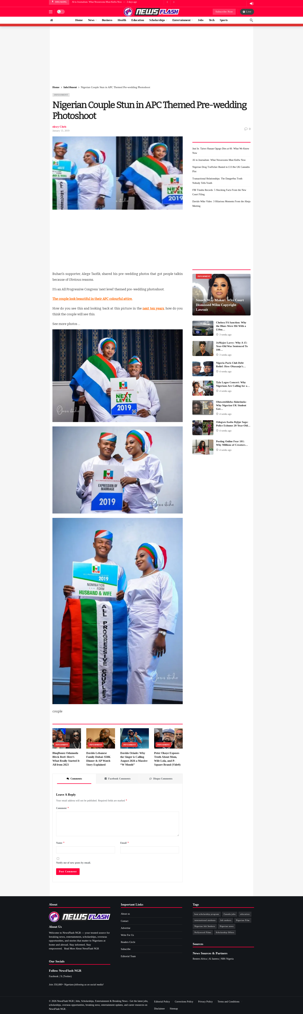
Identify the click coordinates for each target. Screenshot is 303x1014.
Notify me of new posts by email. (73, 862)
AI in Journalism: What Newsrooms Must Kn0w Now (219, 160)
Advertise (125, 928)
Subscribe (125, 949)
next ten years (153, 308)
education (245, 914)
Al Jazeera (214, 958)
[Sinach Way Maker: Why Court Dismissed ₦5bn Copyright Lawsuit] (221, 294)
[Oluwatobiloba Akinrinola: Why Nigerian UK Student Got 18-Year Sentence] (202, 407)
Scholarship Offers (225, 932)
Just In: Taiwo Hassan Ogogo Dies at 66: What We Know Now (220, 150)
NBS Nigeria (227, 958)
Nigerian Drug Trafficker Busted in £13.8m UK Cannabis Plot (101, 2)
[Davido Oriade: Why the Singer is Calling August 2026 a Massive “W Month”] (134, 738)
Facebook (53, 976)
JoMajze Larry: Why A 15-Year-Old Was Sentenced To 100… (232, 346)
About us (125, 914)
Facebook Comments (119, 778)
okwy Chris (59, 126)
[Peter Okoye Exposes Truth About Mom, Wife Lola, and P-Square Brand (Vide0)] (168, 738)
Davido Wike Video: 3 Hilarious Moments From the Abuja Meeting (221, 203)
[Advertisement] (151, 56)
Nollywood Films (202, 932)
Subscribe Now (224, 11)
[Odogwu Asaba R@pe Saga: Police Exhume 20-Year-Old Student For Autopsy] (202, 427)
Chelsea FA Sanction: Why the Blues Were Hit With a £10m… (231, 326)
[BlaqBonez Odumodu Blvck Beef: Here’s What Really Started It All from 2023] (66, 738)
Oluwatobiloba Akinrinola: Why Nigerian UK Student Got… (231, 405)
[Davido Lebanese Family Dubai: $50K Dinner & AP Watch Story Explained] (100, 738)
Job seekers (225, 920)
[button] (50, 11)
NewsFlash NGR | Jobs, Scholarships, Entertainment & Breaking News (92, 1001)
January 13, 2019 (60, 130)
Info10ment (61, 95)
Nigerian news (227, 926)
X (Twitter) (66, 976)
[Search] (251, 20)
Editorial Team (128, 956)
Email (124, 842)
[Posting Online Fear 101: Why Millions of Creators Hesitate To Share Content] (202, 447)
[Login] (251, 3)
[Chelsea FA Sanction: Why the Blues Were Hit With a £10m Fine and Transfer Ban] (202, 328)
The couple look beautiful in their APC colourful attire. (92, 299)
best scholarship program (206, 914)
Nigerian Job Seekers (204, 926)
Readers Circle (128, 942)
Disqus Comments (162, 778)
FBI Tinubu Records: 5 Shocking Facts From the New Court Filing (219, 192)
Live (248, 11)
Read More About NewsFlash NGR (81, 948)
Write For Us (127, 935)
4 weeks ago (225, 371)
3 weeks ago (225, 334)
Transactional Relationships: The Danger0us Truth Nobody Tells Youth (217, 180)
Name (60, 842)
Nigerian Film (243, 920)
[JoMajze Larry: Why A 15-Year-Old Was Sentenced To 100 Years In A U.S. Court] (202, 348)
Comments (76, 778)
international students (205, 920)
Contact (124, 921)
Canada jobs (229, 914)
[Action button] (51, 20)
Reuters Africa (200, 958)
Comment (62, 808)
